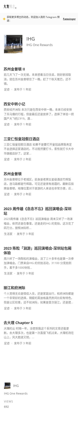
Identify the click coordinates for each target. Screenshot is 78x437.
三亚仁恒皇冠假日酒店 (22, 138)
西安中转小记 (14, 104)
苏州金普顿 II (14, 69)
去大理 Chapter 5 (18, 322)
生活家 (8, 234)
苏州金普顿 (13, 173)
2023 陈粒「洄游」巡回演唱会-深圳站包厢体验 (37, 250)
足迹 (7, 89)
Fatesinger (69, 19)
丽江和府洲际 (14, 287)
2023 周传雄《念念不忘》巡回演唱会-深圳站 (37, 211)
